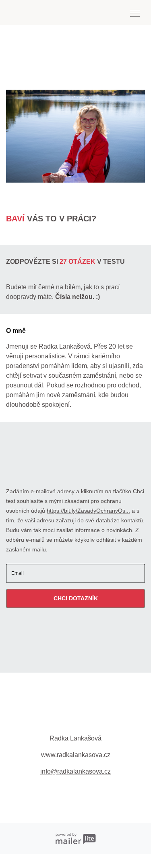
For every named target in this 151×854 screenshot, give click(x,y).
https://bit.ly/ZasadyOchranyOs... (88, 510)
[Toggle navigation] (135, 12)
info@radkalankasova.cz (75, 771)
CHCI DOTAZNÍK (76, 598)
